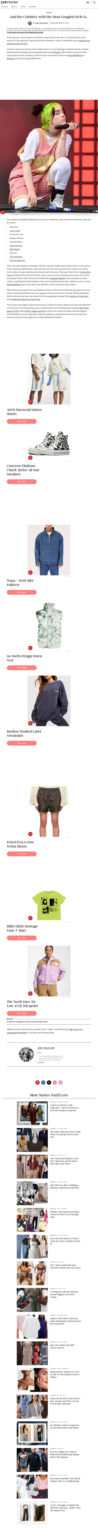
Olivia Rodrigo (16, 257)
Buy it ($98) (22, 592)
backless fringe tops (79, 296)
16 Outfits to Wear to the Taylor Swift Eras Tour (27, 1022)
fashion (4, 7)
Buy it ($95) (22, 482)
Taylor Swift (15, 231)
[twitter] (49, 1082)
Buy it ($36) (22, 743)
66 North (67, 651)
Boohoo (57, 52)
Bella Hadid (15, 249)
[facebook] (43, 1082)
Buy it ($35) (22, 421)
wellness (33, 7)
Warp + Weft (67, 576)
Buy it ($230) (21, 1013)
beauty (14, 7)
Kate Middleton (75, 56)
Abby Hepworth (41, 23)
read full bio (40, 1062)
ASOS (69, 405)
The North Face (66, 997)
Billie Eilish (67, 921)
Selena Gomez (16, 246)
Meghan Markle (57, 278)
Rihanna (11, 59)
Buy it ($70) (22, 854)
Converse (67, 461)
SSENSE (68, 837)
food (23, 7)
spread (35, 311)
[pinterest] (3, 212)
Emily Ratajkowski (17, 261)
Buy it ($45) (22, 938)
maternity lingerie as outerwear (25, 299)
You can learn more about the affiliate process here (25, 32)
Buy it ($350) (21, 668)
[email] (60, 1082)
